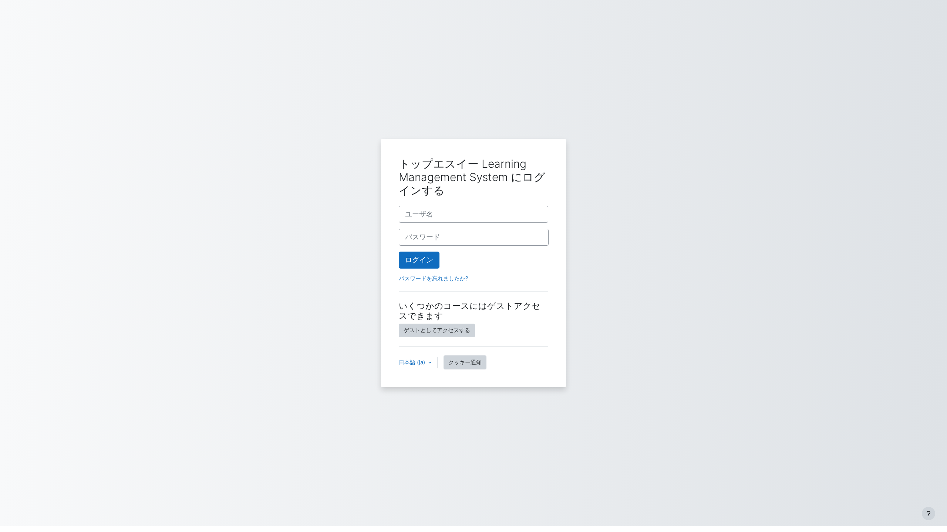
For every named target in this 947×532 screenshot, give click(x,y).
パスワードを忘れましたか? (433, 278)
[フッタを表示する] (928, 513)
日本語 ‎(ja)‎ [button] (413, 362)
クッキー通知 (465, 362)
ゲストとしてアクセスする (437, 330)
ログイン (419, 260)
